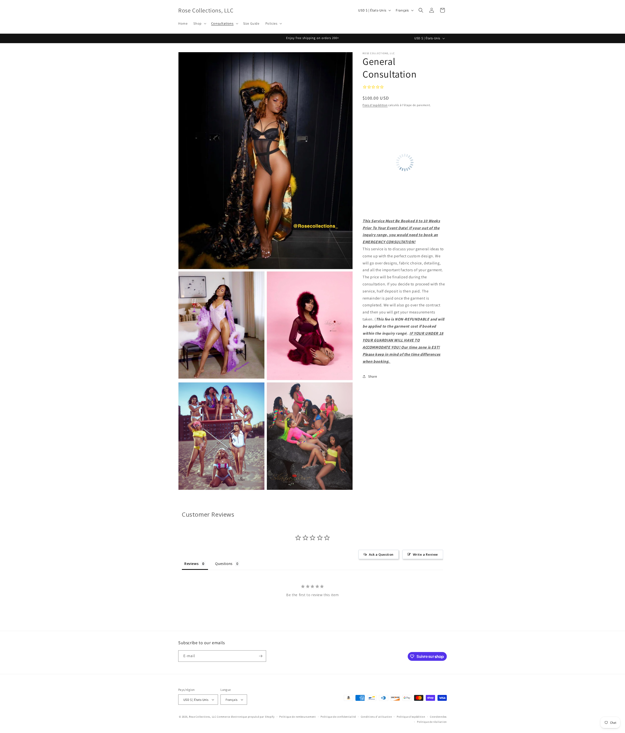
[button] (199, 23)
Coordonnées (438, 716)
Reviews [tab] (191, 563)
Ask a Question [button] (381, 554)
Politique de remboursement (297, 716)
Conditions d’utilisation (376, 716)
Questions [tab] (223, 563)
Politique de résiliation (432, 721)
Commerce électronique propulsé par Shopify (245, 716)
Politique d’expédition (411, 716)
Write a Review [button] (425, 554)
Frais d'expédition (375, 105)
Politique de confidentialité (338, 716)
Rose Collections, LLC (202, 716)
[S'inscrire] (260, 656)
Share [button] (372, 376)
